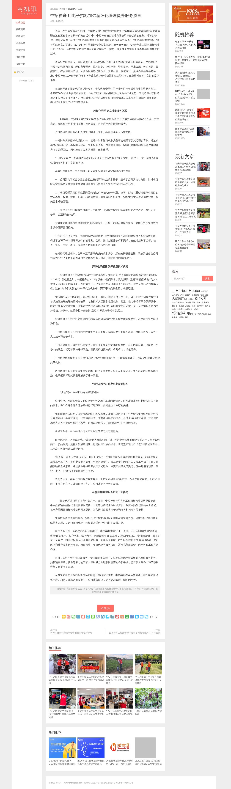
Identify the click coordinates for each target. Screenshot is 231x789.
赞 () (107, 608)
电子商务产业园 (201, 314)
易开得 (181, 306)
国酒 (207, 295)
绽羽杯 (181, 317)
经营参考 (20, 43)
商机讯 (27, 9)
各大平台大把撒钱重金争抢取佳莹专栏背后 (71, 632)
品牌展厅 (20, 36)
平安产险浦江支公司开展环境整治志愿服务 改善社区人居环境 (148, 680)
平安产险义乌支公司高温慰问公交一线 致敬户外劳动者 (90, 678)
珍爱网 (179, 312)
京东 (182, 295)
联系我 (31, 80)
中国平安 (204, 291)
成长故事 (20, 50)
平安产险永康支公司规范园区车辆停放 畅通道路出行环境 (62, 680)
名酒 (202, 295)
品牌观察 (20, 29)
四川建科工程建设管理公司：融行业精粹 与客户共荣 (134, 632)
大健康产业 (179, 298)
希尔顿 (188, 302)
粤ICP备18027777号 (124, 782)
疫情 (210, 314)
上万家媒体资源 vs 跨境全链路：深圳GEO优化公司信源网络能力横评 (148, 763)
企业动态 (20, 22)
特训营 (196, 309)
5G (173, 291)
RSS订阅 (20, 72)
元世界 (187, 295)
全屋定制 (195, 295)
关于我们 (23, 80)
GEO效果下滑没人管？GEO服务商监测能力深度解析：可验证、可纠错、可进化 (62, 765)
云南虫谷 (175, 295)
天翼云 (191, 299)
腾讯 (187, 317)
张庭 (199, 302)
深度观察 (20, 56)
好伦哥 (201, 298)
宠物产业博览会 (178, 302)
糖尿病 (174, 317)
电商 (190, 313)
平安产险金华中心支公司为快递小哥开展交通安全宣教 (90, 712)
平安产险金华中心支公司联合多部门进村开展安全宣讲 (119, 712)
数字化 (174, 306)
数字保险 (205, 302)
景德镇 (187, 306)
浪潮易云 (180, 309)
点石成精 (188, 309)
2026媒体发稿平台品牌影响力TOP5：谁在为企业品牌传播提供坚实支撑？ (119, 763)
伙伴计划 (20, 63)
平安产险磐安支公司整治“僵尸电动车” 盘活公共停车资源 (62, 714)
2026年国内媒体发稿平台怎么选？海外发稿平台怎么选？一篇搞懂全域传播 (90, 763)
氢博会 (207, 306)
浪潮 (174, 309)
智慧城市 (200, 306)
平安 (194, 302)
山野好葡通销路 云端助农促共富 (148, 712)
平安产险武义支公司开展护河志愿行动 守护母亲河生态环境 (119, 680)
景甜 (193, 306)
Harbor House (188, 290)
